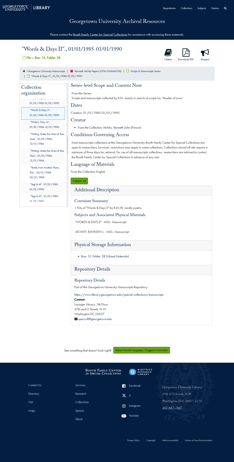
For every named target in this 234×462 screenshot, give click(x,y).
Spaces (79, 411)
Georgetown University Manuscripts (46, 71)
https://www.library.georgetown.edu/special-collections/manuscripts (119, 294)
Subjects (202, 8)
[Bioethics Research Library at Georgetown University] (140, 371)
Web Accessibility (170, 440)
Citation (168, 59)
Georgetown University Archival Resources (117, 22)
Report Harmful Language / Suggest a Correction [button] (142, 350)
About (78, 419)
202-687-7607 (172, 408)
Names (215, 8)
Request (205, 59)
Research (80, 394)
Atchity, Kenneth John (116, 127)
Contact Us (34, 385)
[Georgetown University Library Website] (26, 7)
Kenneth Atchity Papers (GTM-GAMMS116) (98, 71)
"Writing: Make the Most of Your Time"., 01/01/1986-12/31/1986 (47, 139)
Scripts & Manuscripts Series (146, 71)
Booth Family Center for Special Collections (100, 34)
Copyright (150, 440)
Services (80, 385)
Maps (31, 411)
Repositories (169, 8)
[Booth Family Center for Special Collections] (103, 371)
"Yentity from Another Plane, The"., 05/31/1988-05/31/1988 (45, 172)
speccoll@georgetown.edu (95, 319)
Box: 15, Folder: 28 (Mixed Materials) (105, 256)
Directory (33, 394)
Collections (186, 8)
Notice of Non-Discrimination (198, 440)
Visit (30, 402)
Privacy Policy (133, 440)
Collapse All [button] (79, 181)
